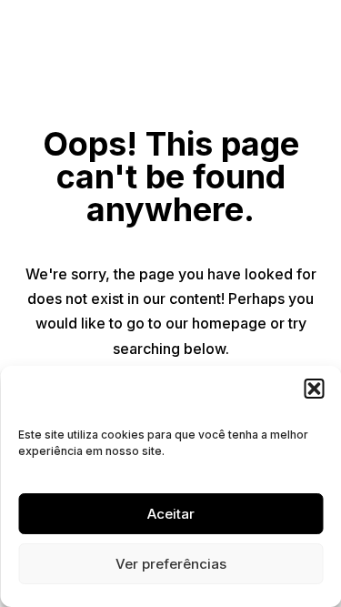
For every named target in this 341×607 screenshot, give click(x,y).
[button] (314, 388)
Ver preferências (170, 563)
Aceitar (171, 513)
